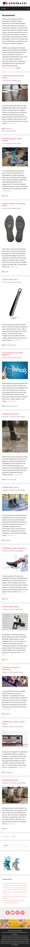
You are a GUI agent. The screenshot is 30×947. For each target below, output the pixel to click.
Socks (11, 406)
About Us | (4, 932)
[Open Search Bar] (28, 8)
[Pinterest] (22, 913)
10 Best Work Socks (10, 607)
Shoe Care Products (10, 345)
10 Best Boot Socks (10, 780)
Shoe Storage (8, 772)
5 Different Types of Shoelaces (10, 668)
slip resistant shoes (10, 131)
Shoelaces (7, 540)
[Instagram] (17, 913)
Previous (5, 836)
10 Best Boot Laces (10, 487)
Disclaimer (15, 934)
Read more (12, 123)
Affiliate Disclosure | (23, 932)
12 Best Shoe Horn (10, 279)
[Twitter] (12, 913)
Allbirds (6, 406)
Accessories (11, 68)
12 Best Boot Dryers (10, 414)
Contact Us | (15, 932)
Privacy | (9, 932)
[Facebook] (8, 913)
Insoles (6, 196)
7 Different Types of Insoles (14, 548)
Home (4, 68)
